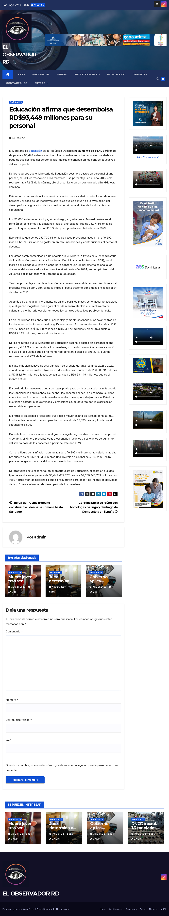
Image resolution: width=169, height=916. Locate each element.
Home (103, 909)
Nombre (12, 699)
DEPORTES (140, 74)
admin (40, 537)
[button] (157, 78)
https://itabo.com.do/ (148, 157)
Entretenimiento (87, 74)
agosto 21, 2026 (21, 834)
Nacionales (41, 74)
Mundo (62, 74)
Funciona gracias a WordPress (18, 909)
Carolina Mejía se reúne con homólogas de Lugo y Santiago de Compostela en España (94, 507)
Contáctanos (17, 83)
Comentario (14, 631)
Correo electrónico (19, 719)
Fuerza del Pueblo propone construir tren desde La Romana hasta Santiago (36, 507)
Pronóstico (116, 74)
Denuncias (131, 909)
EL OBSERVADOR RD (19, 54)
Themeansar (62, 909)
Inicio (21, 74)
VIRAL (164, 909)
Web (8, 740)
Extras (40, 83)
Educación (35, 150)
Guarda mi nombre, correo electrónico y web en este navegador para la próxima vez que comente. (62, 767)
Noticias (153, 909)
